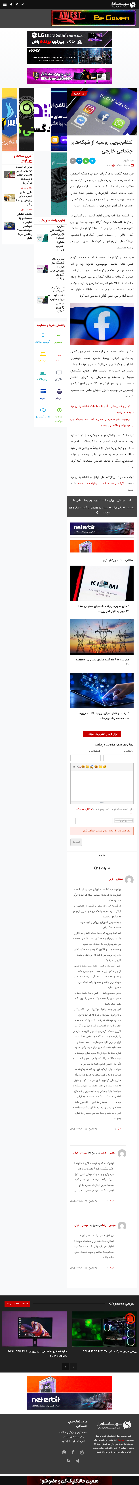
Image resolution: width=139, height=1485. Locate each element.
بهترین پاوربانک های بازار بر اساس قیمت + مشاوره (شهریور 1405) (57, 238)
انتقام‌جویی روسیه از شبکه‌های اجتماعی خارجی (102, 147)
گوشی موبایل (42, 342)
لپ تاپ (42, 360)
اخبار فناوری (79, 94)
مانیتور (58, 379)
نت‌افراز (120, 1440)
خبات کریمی (128, 161)
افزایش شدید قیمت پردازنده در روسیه (100, 483)
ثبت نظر (76, 842)
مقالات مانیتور (27, 209)
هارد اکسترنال (42, 417)
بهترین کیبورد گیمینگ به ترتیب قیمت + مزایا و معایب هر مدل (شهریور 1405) (56, 299)
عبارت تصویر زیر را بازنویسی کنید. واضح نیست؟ (105, 811)
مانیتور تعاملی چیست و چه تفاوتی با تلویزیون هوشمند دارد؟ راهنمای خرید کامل (24, 226)
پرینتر (59, 398)
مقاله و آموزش (26, 188)
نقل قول (74, 767)
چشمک (105, 767)
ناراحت (100, 767)
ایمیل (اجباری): (93, 751)
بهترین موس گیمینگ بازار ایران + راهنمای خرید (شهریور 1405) (57, 269)
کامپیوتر (58, 342)
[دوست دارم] (119, 1129)
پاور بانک (42, 379)
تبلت (58, 360)
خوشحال (87, 767)
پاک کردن (79, 767)
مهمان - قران (80, 1153)
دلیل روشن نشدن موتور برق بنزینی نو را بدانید (24, 198)
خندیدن (83, 767)
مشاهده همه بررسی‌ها (17, 1304)
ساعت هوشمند (58, 419)
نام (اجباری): (127, 751)
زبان (96, 767)
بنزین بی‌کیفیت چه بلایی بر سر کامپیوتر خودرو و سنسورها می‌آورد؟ (24, 175)
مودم (42, 398)
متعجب (92, 767)
